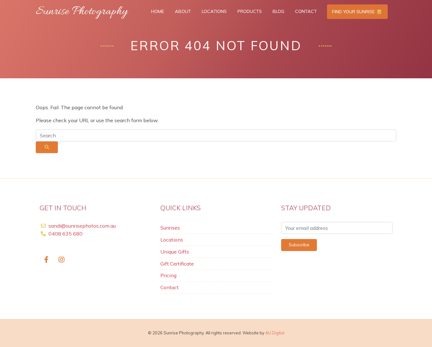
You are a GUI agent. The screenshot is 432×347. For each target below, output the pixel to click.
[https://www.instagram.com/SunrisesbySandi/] (62, 259)
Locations (214, 11)
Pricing (168, 275)
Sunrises (170, 227)
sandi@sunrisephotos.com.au (82, 226)
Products (250, 11)
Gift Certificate (177, 263)
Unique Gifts (174, 251)
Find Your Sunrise (354, 12)
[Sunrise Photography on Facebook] (46, 259)
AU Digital (274, 332)
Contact (306, 11)
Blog (278, 11)
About (183, 11)
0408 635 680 (65, 233)
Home (157, 11)
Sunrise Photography (81, 12)
